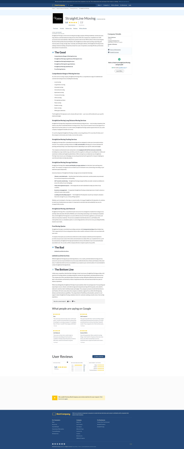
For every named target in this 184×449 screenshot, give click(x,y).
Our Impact (79, 426)
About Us (78, 422)
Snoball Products (101, 424)
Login (130, 5)
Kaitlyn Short (59, 32)
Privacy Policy (74, 446)
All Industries (55, 433)
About (100, 5)
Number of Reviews (112, 44)
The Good (55, 28)
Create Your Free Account (103, 422)
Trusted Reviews (56, 431)
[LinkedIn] (62, 444)
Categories (106, 5)
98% (84, 365)
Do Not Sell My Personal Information (89, 446)
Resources (54, 424)
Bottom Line (69, 28)
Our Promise (79, 424)
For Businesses (123, 5)
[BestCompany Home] (58, 5)
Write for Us (79, 435)
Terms (80, 446)
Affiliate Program (80, 438)
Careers (78, 433)
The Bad (62, 28)
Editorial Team (80, 429)
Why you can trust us (124, 1)
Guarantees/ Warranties (58, 429)
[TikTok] (64, 444)
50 (108, 45)
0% (84, 368)
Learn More (119, 71)
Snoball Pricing (100, 426)
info (67, 362)
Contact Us (79, 431)
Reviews (75, 28)
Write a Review (115, 5)
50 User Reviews (72, 25)
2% (84, 366)
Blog (53, 422)
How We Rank (55, 426)
